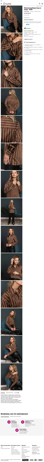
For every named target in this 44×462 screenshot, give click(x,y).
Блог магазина (24, 449)
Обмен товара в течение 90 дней (23, 430)
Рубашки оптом (24, 452)
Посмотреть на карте (36, 453)
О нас (23, 448)
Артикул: (38, 6)
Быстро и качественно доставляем (14, 421)
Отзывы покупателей (25, 451)
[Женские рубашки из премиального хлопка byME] (7, 4)
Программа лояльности (15, 452)
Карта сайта (24, 457)
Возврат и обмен (14, 449)
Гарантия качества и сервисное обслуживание (29, 421)
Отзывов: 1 (32, 11)
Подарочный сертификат (15, 453)
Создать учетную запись (5, 448)
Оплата (12, 448)
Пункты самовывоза (15, 451)
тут (32, 36)
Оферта (23, 453)
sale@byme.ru (34, 452)
